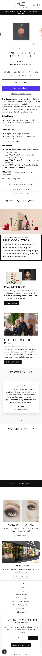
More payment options (21, 94)
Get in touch (21, 576)
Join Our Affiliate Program (21, 601)
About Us (21, 584)
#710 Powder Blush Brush (19, 149)
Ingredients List (21, 194)
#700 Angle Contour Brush (20, 155)
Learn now (21, 536)
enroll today (13, 362)
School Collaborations (21, 605)
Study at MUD (21, 608)
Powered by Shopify (21, 654)
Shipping (12, 64)
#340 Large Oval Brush (19, 165)
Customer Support (21, 594)
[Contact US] (21, 552)
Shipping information (21, 185)
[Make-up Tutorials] (21, 511)
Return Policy (21, 598)
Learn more (11, 303)
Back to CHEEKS (22, 483)
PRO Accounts (21, 612)
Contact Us (21, 587)
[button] (4, 651)
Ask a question (21, 189)
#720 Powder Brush (17, 160)
